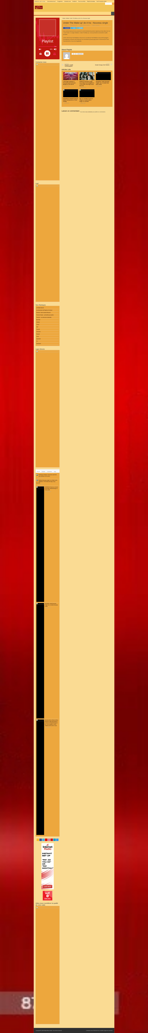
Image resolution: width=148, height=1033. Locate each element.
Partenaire (38, 343)
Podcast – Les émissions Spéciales (43, 317)
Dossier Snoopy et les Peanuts (102, 64)
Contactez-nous (67, 1)
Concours (38, 331)
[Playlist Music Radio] (39, 7)
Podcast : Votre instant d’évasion (43, 312)
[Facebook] (95, 4)
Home (63, 18)
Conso (37, 324)
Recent (38, 471)
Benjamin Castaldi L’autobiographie (69, 65)
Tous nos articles (81, 1)
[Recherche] (113, 4)
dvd (37, 326)
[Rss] (93, 4)
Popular (43, 471)
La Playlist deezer (40, 307)
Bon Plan (38, 319)
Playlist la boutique (91, 1)
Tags (55, 471)
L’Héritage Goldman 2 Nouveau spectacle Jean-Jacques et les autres (69, 83)
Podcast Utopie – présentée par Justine (45, 315)
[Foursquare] (102, 4)
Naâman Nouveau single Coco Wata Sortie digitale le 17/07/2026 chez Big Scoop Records (86, 83)
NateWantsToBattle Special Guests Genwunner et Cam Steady (70, 100)
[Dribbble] (99, 4)
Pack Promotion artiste (101, 1)
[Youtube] (101, 4)
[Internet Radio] (47, 866)
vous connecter (88, 111)
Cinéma (38, 322)
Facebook (74, 1)
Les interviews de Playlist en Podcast (44, 310)
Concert (38, 329)
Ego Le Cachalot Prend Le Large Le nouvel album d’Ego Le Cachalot (86, 100)
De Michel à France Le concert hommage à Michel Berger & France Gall (51, 488)
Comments (49, 471)
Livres (37, 336)
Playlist (65, 25)
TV (37, 341)
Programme (60, 1)
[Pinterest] (98, 4)
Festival (38, 334)
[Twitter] (96, 4)
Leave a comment (95, 25)
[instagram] (104, 4)
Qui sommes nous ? (51, 1)
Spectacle (38, 338)
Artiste (67, 18)
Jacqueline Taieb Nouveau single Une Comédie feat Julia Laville (102, 83)
